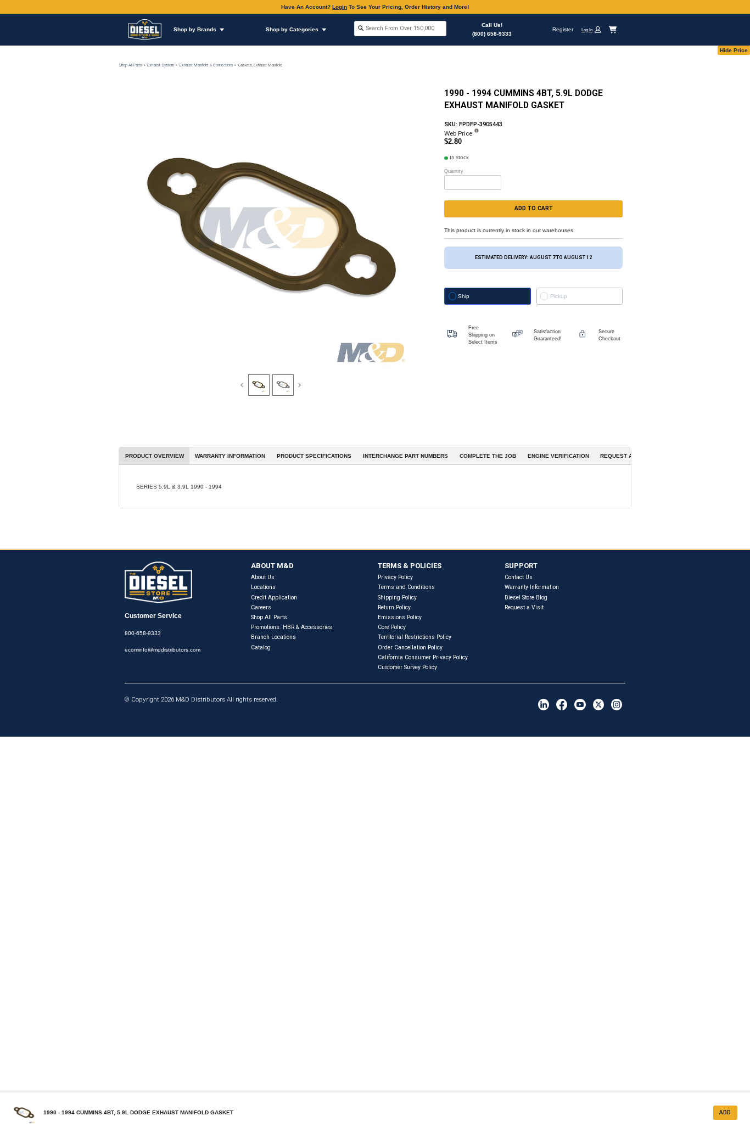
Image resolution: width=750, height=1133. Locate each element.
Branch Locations (273, 637)
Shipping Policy (397, 597)
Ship (463, 296)
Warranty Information (532, 587)
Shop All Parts (130, 65)
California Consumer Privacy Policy (423, 657)
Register (562, 29)
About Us (263, 577)
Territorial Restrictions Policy (414, 637)
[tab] (259, 385)
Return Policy (394, 607)
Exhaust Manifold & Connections (206, 65)
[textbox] (400, 28)
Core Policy (392, 627)
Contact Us (519, 577)
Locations (263, 587)
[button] (594, 29)
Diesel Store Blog (526, 597)
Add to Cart (533, 208)
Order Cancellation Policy (410, 647)
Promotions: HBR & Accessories (291, 627)
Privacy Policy (395, 577)
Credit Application (274, 597)
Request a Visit (524, 607)
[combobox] (400, 29)
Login (339, 7)
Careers (261, 607)
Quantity (453, 171)
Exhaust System (160, 65)
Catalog (261, 647)
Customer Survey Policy (407, 667)
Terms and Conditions (406, 587)
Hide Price (734, 50)
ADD (725, 1112)
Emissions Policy (400, 617)
